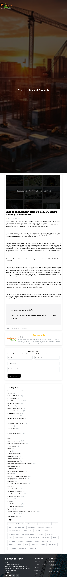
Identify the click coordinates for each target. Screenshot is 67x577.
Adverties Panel (54, 571)
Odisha (37, 541)
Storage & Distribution (15, 489)
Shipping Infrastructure (16, 506)
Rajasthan (18, 544)
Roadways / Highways (16, 496)
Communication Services (16, 491)
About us (37, 561)
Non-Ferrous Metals (14, 421)
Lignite (10, 438)
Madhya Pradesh (34, 538)
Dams (11, 448)
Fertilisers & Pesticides (15, 396)
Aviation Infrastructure (16, 504)
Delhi (25, 531)
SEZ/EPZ (11, 486)
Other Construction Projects (17, 494)
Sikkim (26, 544)
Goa (31, 531)
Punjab (11, 544)
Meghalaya (12, 541)
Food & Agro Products (15, 391)
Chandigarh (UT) (19, 527)
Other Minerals (13, 446)
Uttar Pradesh (52, 544)
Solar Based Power (15, 514)
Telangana (32, 548)
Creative (14, 328)
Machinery (12, 426)
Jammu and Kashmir (28, 534)
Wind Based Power (14, 516)
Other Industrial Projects (16, 433)
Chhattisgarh (31, 527)
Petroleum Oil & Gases (16, 441)
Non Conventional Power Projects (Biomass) (22, 463)
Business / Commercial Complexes (19, 476)
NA (8, 218)
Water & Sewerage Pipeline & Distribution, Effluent (24, 511)
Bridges (11, 501)
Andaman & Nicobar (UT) (16, 524)
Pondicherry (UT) (47, 541)
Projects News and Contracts (55, 565)
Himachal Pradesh (14, 534)
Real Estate (12, 481)
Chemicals (12, 406)
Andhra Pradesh (30, 524)
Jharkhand (40, 534)
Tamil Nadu (35, 544)
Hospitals (12, 474)
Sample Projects (39, 564)
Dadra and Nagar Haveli (45, 527)
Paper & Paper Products (16, 413)
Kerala (10, 538)
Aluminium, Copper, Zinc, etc (17, 423)
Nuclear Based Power (15, 461)
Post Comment (14, 376)
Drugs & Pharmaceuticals (17, 401)
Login (36, 573)
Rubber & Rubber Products (16, 411)
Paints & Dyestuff (14, 398)
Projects (51, 561)
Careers (37, 570)
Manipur (55, 538)
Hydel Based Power (14, 456)
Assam (55, 524)
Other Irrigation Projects (16, 453)
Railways (12, 499)
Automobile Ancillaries (15, 431)
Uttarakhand (12, 548)
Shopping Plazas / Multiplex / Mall (18, 479)
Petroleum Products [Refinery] (18, 443)
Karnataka (50, 534)
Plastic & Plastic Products (16, 408)
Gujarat (38, 531)
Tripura (43, 544)
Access (36, 567)
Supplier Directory (55, 568)
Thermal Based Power (15, 458)
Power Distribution (14, 466)
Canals (11, 451)
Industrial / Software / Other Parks (19, 484)
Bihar (10, 527)
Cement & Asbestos (15, 416)
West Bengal (22, 548)
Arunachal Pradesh (44, 524)
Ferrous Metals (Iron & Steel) (17, 418)
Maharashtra (45, 538)
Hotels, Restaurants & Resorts (18, 471)
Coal (10, 436)
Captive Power (13, 469)
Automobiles (13, 428)
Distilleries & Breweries (15, 403)
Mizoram (20, 541)
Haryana (45, 531)
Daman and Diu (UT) (15, 531)
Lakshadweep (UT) (21, 538)
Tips (19, 328)
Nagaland (29, 541)
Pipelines (12, 509)
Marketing (24, 328)
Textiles (11, 393)
